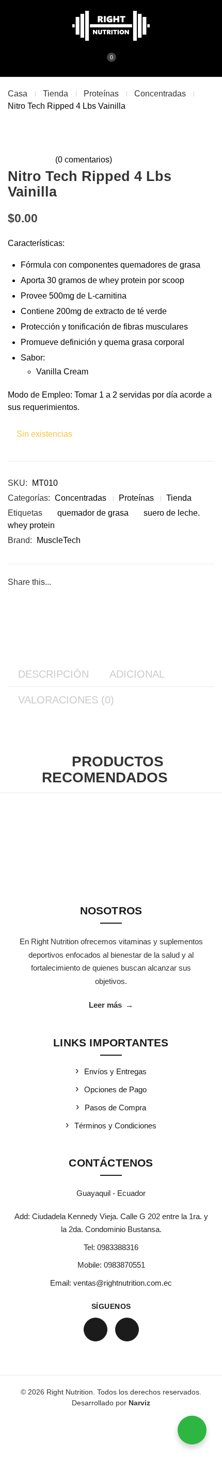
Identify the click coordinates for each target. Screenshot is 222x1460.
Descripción (53, 674)
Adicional (137, 674)
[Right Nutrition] (111, 26)
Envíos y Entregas (115, 1071)
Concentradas (160, 93)
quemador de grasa (93, 512)
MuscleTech (59, 540)
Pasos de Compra (115, 1107)
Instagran (127, 1329)
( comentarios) (83, 159)
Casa (17, 93)
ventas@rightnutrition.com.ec (122, 1282)
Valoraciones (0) (66, 700)
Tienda (55, 93)
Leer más (111, 1004)
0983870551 (124, 1264)
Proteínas (101, 93)
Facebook (95, 1329)
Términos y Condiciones (115, 1125)
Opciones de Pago (115, 1089)
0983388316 (117, 1247)
